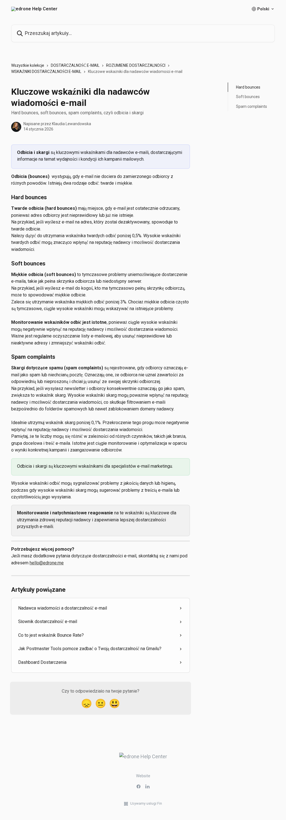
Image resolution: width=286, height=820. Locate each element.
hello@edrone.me (47, 562)
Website (143, 776)
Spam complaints (251, 106)
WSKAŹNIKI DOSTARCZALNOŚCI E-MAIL (46, 71)
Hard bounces (248, 87)
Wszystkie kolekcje (27, 65)
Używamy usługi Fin (146, 803)
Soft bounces (248, 96)
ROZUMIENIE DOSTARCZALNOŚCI (135, 65)
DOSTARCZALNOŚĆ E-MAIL (75, 65)
